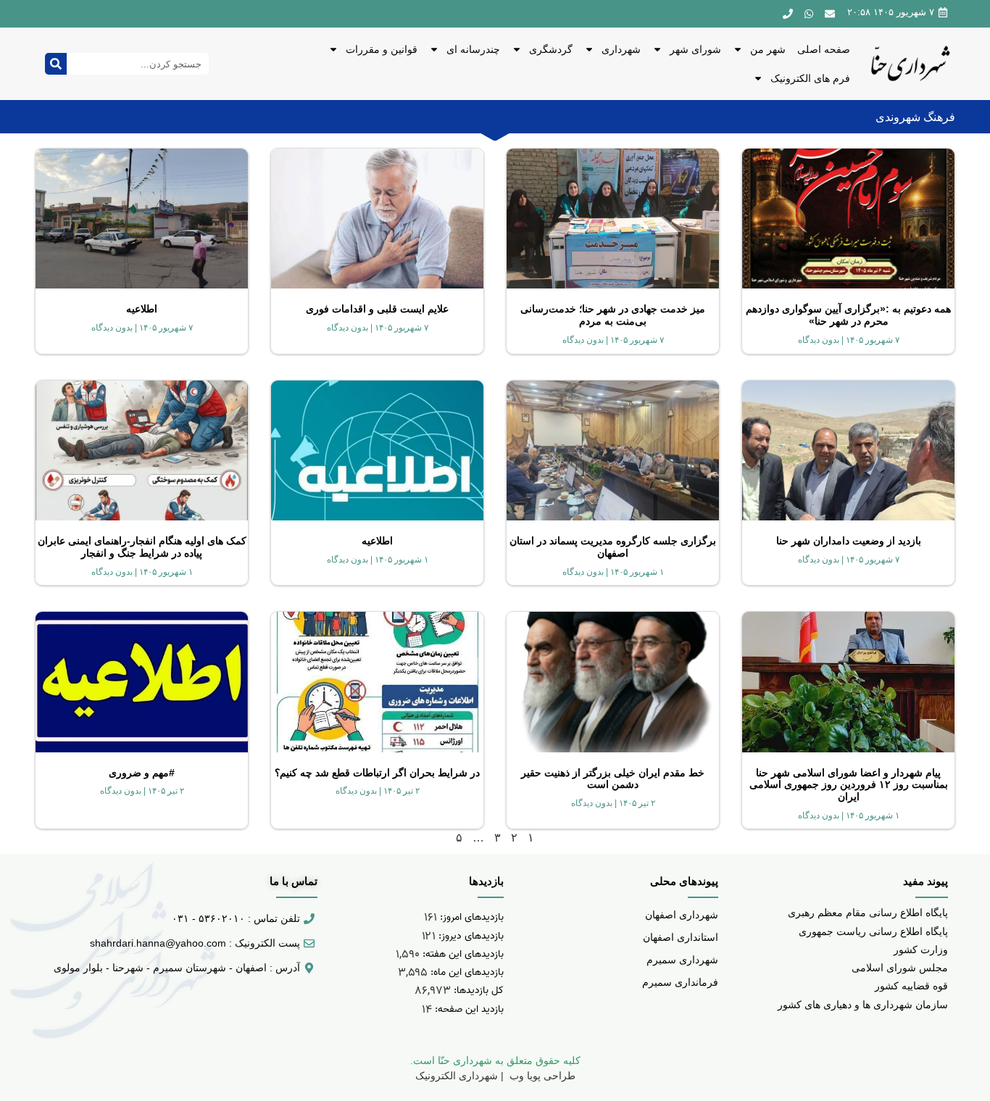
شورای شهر (695, 49)
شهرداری (621, 49)
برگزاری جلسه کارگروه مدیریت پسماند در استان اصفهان (612, 547)
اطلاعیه (141, 309)
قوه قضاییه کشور (911, 986)
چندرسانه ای (473, 49)
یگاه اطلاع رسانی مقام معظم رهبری (865, 912)
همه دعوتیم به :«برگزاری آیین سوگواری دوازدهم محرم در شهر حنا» (848, 315)
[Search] (56, 64)
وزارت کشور (921, 949)
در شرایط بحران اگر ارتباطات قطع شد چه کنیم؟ (377, 772)
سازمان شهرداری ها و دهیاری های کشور (863, 1004)
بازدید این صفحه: (468, 1009)
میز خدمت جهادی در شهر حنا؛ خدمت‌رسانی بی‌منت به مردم (612, 315)
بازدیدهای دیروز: (470, 936)
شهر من (768, 49)
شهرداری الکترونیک (456, 1075)
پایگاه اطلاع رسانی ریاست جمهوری (873, 931)
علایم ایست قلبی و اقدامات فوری (377, 309)
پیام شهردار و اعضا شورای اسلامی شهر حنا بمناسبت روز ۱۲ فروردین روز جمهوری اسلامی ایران (848, 785)
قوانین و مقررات (381, 49)
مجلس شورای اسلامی (900, 967)
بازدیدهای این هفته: (462, 954)
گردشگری (551, 49)
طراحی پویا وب (541, 1075)
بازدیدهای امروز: (470, 917)
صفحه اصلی (823, 49)
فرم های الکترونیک (810, 78)
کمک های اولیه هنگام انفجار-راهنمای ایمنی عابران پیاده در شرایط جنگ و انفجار (142, 547)
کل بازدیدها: (477, 990)
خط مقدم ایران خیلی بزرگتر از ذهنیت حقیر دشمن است (612, 779)
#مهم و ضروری (142, 772)
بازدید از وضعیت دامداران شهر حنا (848, 541)
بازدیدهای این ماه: (466, 972)
